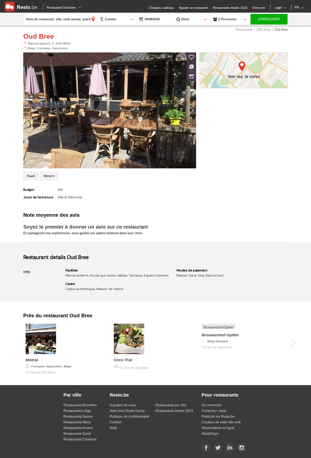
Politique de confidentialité (129, 416)
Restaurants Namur (78, 416)
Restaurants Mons (77, 422)
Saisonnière (60, 48)
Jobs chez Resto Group (127, 411)
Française (43, 48)
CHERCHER (269, 19)
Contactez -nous (214, 411)
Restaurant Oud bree (61, 7)
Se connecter (212, 405)
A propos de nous (123, 405)
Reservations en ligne (218, 428)
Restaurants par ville (171, 405)
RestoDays (210, 433)
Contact (115, 422)
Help (113, 428)
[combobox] (281, 7)
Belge (31, 48)
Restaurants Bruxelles (80, 405)
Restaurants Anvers (78, 428)
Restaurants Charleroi (79, 439)
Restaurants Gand (77, 433)
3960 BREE (63, 43)
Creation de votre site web (221, 422)
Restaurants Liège (77, 411)
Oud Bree (38, 36)
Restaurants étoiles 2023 (174, 411)
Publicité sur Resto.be (218, 416)
